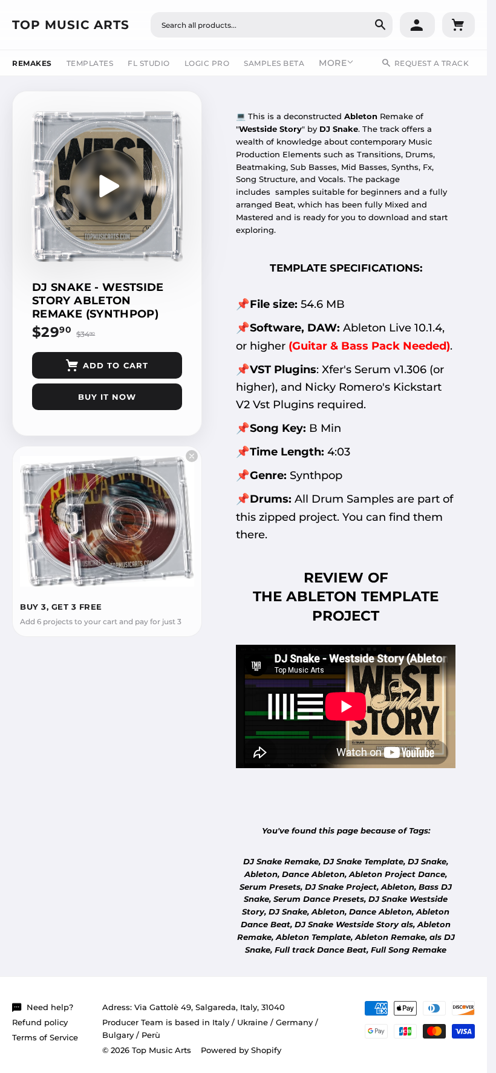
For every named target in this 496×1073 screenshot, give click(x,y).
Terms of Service (45, 1037)
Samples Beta (274, 63)
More (333, 62)
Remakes (32, 63)
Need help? (50, 1007)
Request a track (431, 63)
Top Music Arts (70, 25)
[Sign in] (417, 25)
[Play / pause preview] (107, 186)
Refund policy (40, 1022)
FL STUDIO (149, 63)
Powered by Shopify (241, 1050)
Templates (90, 63)
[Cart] (458, 25)
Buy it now (107, 397)
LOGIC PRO (207, 63)
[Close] (192, 456)
